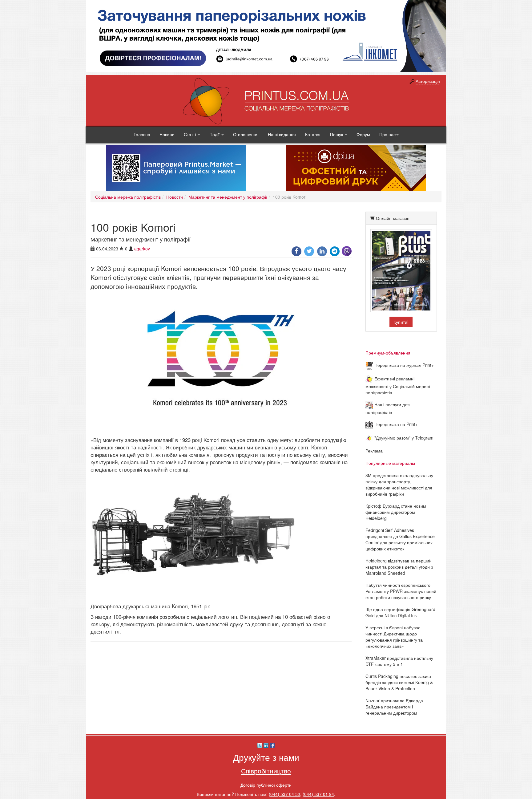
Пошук (337, 134)
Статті (190, 134)
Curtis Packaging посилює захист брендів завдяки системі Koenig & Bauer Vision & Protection (399, 682)
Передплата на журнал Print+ (403, 365)
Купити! (401, 322)
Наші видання (282, 134)
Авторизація (428, 81)
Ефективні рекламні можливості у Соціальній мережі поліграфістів (397, 385)
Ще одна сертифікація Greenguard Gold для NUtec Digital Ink (400, 612)
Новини (167, 134)
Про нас (387, 134)
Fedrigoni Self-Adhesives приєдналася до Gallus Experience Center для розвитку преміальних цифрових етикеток (400, 539)
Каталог (313, 134)
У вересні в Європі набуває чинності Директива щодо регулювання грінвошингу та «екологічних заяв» (394, 636)
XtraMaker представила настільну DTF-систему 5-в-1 (399, 661)
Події (215, 134)
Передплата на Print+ (395, 424)
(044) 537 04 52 (284, 794)
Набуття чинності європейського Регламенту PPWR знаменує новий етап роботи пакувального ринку (400, 591)
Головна (142, 134)
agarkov (142, 248)
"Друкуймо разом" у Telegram (403, 438)
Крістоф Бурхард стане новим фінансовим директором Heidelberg (395, 512)
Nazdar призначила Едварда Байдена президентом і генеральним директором (394, 706)
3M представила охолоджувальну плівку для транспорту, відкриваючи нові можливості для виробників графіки (399, 484)
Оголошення (246, 134)
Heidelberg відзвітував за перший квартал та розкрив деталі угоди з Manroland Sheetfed (399, 567)
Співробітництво (266, 770)
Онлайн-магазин (392, 218)
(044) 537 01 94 (318, 794)
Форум (363, 134)
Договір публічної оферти (266, 785)
